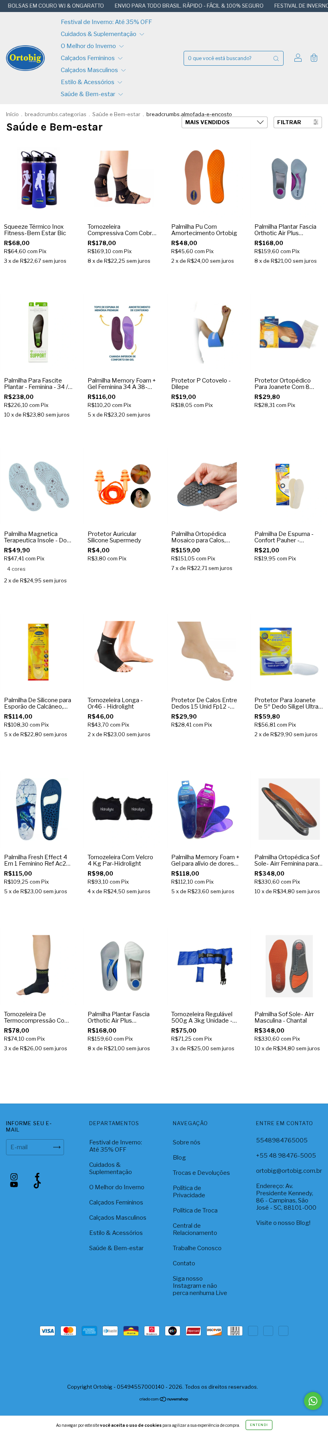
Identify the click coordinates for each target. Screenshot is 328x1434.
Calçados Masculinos (90, 70)
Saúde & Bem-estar (88, 94)
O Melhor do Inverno (89, 46)
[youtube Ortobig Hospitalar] (14, 1184)
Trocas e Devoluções (201, 1172)
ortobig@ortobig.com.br (289, 1170)
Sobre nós (186, 1142)
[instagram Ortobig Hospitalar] (14, 1176)
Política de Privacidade (189, 1191)
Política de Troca (195, 1210)
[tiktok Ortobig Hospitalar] (37, 1184)
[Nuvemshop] (164, 1414)
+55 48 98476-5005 (286, 1155)
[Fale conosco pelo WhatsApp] (313, 1401)
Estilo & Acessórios (88, 82)
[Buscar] (276, 58)
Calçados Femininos (88, 58)
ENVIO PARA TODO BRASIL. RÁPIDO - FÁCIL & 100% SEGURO (157, 5)
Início (12, 114)
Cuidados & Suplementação (99, 34)
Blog (179, 1157)
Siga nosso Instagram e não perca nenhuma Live (200, 1286)
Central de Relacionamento (195, 1229)
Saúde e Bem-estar (117, 114)
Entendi (259, 1425)
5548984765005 (282, 1140)
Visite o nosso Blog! (283, 1223)
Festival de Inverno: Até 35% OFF (106, 22)
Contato (184, 1263)
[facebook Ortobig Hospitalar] (37, 1176)
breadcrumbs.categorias (55, 114)
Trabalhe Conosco (197, 1248)
